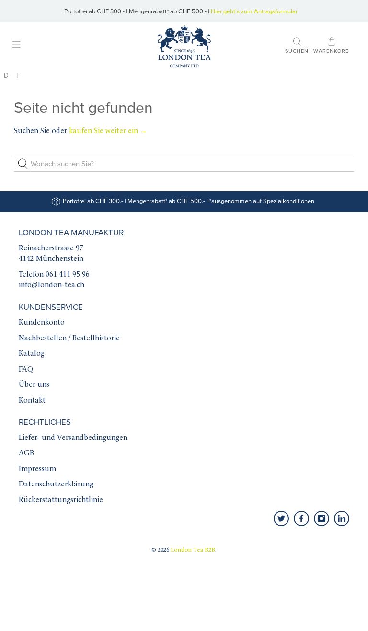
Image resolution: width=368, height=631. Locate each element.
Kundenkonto (42, 323)
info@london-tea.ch (51, 285)
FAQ (26, 369)
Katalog (32, 354)
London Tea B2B (193, 550)
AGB (26, 453)
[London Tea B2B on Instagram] (321, 518)
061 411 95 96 (68, 275)
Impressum (37, 469)
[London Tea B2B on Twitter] (281, 518)
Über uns (34, 385)
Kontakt (32, 401)
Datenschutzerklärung (56, 484)
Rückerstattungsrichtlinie (61, 500)
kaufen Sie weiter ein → (108, 131)
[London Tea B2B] (184, 46)
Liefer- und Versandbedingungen (73, 438)
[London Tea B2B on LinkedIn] (341, 518)
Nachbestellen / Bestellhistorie (69, 338)
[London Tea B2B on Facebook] (301, 518)
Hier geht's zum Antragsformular (254, 11)
